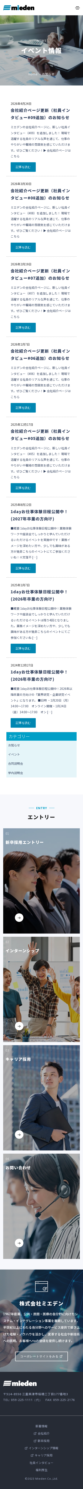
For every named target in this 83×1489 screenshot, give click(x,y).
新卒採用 (44, 1441)
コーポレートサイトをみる (39, 1356)
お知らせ (14, 745)
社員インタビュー (41, 1463)
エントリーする (26, 927)
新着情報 (41, 1426)
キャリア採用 (44, 1455)
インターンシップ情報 (43, 1448)
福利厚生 (41, 1470)
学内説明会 (15, 773)
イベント (14, 754)
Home (33, 74)
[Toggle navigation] (77, 7)
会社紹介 (44, 1433)
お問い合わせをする (28, 1252)
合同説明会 (15, 763)
